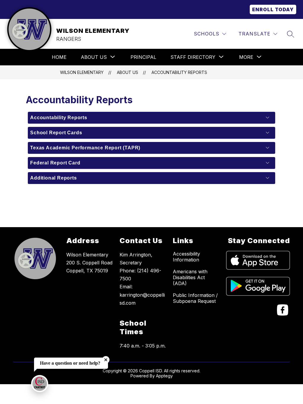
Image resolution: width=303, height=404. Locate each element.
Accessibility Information (186, 257)
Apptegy (164, 375)
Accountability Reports (179, 72)
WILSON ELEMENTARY (82, 72)
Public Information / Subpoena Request (195, 298)
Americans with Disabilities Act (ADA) (190, 277)
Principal (143, 57)
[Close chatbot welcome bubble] (105, 359)
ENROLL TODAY (273, 9)
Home (59, 57)
